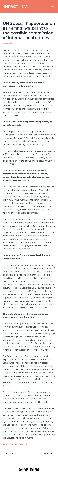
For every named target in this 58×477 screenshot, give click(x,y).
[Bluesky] (37, 470)
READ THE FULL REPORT (15, 444)
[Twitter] (26, 470)
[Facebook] (32, 470)
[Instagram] (21, 470)
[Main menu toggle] (52, 6)
